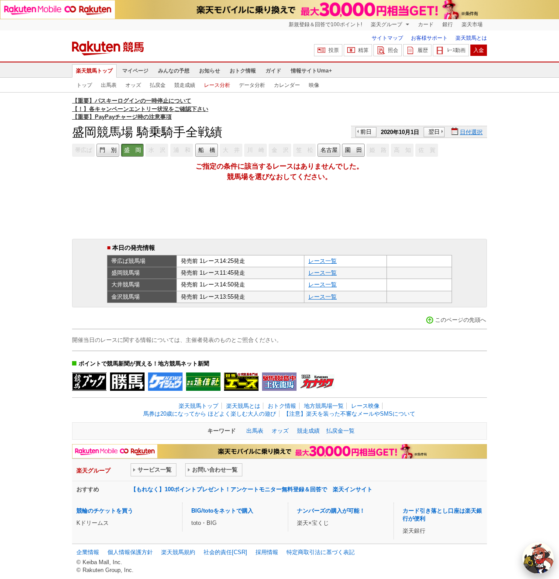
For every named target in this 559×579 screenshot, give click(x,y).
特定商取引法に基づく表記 (320, 552)
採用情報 (266, 552)
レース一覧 (322, 261)
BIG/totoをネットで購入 (222, 510)
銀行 (447, 24)
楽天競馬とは (471, 38)
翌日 (434, 131)
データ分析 (252, 85)
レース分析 (217, 85)
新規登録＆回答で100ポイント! (325, 24)
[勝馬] (127, 381)
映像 (314, 85)
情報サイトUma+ (311, 71)
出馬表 (109, 85)
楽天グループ (387, 24)
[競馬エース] (241, 381)
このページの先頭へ (460, 320)
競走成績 (184, 85)
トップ (84, 85)
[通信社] (203, 381)
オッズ (133, 85)
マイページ (135, 71)
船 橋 (206, 150)
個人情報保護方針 (130, 552)
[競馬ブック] (89, 381)
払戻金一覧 (340, 430)
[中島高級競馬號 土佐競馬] (279, 381)
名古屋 (329, 150)
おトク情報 (243, 71)
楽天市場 (472, 24)
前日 (366, 131)
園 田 (353, 150)
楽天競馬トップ (94, 71)
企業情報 (87, 552)
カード (426, 24)
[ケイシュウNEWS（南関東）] (165, 381)
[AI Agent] (538, 558)
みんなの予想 (174, 71)
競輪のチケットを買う (104, 510)
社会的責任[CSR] (225, 552)
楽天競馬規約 (178, 552)
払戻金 (158, 85)
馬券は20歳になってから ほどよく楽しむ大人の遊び (209, 413)
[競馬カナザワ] (317, 381)
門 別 (108, 150)
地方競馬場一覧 (324, 406)
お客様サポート (429, 38)
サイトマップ (387, 38)
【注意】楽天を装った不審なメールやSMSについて (349, 413)
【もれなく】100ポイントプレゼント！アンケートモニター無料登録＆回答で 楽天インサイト (252, 489)
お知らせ (209, 71)
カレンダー (287, 85)
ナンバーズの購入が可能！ (331, 510)
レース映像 (365, 406)
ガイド (273, 71)
